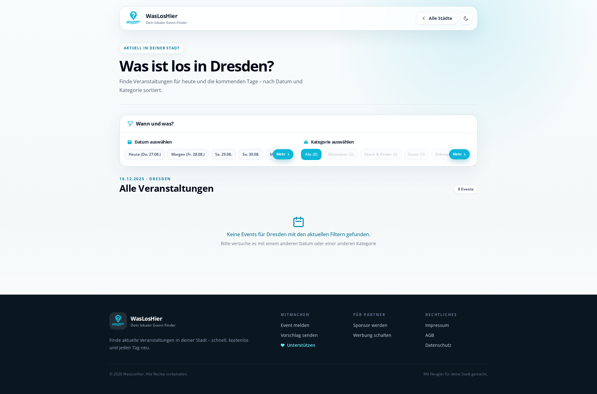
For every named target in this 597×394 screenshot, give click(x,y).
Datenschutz (438, 345)
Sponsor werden (370, 325)
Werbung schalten (372, 335)
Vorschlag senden (299, 335)
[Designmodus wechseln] (466, 18)
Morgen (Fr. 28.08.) (188, 154)
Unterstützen (301, 345)
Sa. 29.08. (223, 154)
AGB (429, 335)
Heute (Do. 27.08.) (145, 154)
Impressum (437, 325)
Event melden (295, 325)
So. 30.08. (251, 154)
